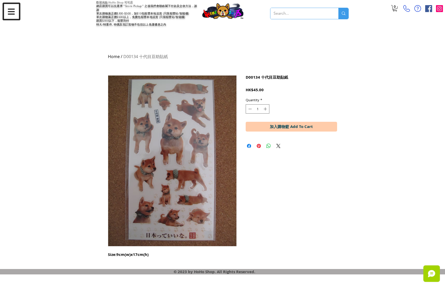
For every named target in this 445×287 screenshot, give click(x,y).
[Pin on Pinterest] (259, 146)
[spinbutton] (258, 109)
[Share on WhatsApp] (269, 146)
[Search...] (343, 13)
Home (114, 56)
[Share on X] (278, 146)
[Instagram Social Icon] (439, 8)
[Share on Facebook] (249, 146)
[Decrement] (249, 109)
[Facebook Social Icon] (428, 8)
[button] (11, 11)
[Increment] (266, 109)
